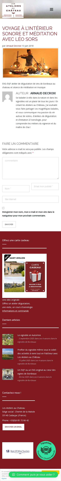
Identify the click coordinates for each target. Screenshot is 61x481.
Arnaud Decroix (14, 45)
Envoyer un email (13, 427)
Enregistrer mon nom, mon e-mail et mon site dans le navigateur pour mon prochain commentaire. (28, 214)
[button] (33, 474)
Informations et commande (15, 310)
